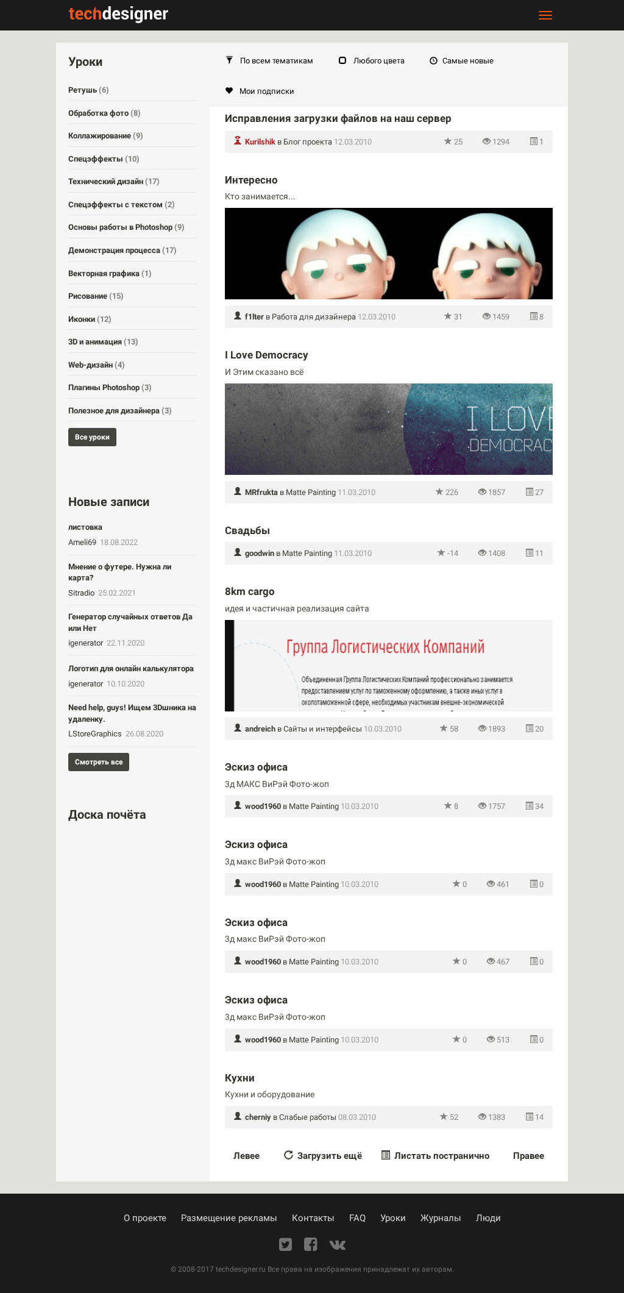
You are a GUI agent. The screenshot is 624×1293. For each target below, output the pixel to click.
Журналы (440, 1218)
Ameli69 (83, 542)
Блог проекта (307, 141)
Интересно (251, 180)
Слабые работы (307, 1117)
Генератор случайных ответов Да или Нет (130, 622)
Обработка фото (104, 113)
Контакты (313, 1218)
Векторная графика (110, 273)
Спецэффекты (104, 158)
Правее (528, 1155)
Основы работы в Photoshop (126, 227)
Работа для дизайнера (314, 316)
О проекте (145, 1218)
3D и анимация (103, 341)
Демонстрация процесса (122, 250)
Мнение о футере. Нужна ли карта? (119, 572)
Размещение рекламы (229, 1218)
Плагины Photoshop (110, 387)
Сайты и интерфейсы (322, 728)
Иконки (90, 319)
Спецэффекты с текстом (121, 204)
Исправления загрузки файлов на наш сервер (338, 118)
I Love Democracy (266, 355)
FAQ (357, 1218)
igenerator (86, 642)
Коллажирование (105, 135)
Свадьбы (247, 530)
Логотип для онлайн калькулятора (131, 668)
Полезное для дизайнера (120, 410)
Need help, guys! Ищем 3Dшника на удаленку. (132, 713)
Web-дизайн (96, 364)
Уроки (393, 1218)
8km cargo (250, 591)
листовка (85, 527)
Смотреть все (98, 762)
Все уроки (92, 437)
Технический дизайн (114, 181)
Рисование (96, 296)
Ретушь (88, 89)
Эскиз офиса (256, 767)
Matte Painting (311, 492)
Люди (488, 1218)
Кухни (240, 1078)
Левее (246, 1155)
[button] (269, 61)
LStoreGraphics (96, 733)
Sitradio (82, 592)
